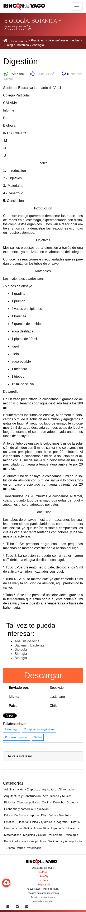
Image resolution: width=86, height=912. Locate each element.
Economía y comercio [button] (18, 809)
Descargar (43, 675)
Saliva (38, 737)
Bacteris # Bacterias (29, 645)
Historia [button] (75, 821)
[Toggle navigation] (77, 6)
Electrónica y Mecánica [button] (56, 815)
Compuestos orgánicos (39, 729)
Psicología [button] (71, 834)
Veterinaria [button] (34, 847)
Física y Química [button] (41, 821)
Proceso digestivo (16, 737)
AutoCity (44, 876)
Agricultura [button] (49, 789)
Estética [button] (9, 821)
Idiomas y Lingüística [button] (18, 828)
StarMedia (43, 872)
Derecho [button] (58, 802)
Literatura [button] (72, 828)
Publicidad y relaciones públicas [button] (25, 841)
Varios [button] (21, 847)
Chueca (44, 880)
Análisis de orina (27, 641)
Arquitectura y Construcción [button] (22, 796)
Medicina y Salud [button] (34, 834)
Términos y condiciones (43, 897)
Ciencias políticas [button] (28, 802)
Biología (21, 649)
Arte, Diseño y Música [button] (57, 796)
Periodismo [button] (55, 834)
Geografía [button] (61, 821)
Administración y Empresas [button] (22, 789)
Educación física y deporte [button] (21, 815)
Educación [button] (42, 809)
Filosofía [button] (22, 821)
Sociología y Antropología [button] (65, 841)
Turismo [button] (9, 847)
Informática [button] (41, 828)
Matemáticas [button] (12, 834)
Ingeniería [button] (57, 828)
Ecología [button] (72, 802)
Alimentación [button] (66, 789)
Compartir (16, 74)
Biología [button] (9, 802)
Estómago (11, 729)
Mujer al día (44, 884)
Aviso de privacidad (43, 901)
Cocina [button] (46, 802)
